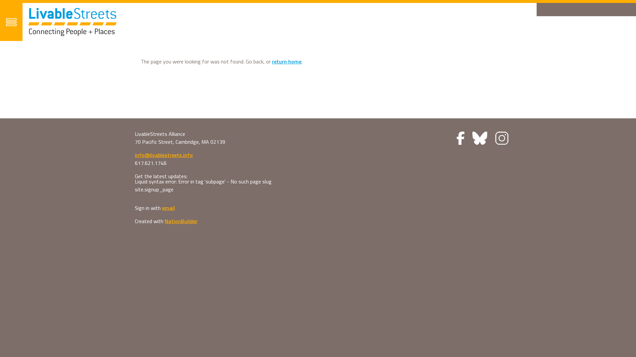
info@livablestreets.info (164, 155)
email (168, 208)
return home (286, 61)
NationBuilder (181, 221)
